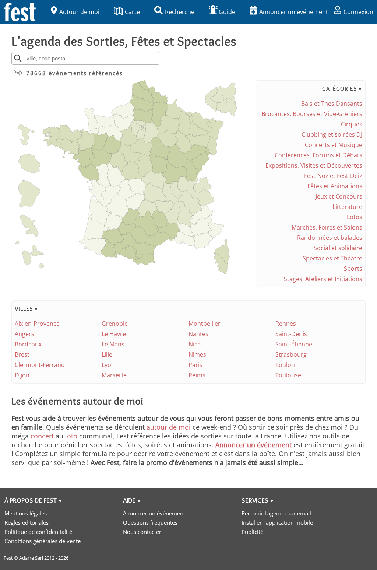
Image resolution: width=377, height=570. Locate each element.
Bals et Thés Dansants (331, 103)
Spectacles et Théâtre (332, 258)
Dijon (22, 375)
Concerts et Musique (333, 145)
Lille (107, 354)
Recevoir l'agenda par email (276, 513)
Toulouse (288, 375)
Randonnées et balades (329, 238)
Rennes (285, 323)
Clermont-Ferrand (40, 365)
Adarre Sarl (31, 558)
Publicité (252, 531)
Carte (132, 12)
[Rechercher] (17, 58)
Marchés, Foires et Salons (327, 227)
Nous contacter (142, 531)
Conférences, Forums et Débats (318, 155)
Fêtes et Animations (334, 186)
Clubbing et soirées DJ (332, 134)
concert (42, 435)
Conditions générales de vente (42, 541)
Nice (194, 344)
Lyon (108, 365)
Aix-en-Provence (37, 323)
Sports (353, 269)
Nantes (198, 334)
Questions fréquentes (150, 522)
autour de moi (169, 427)
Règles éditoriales (26, 522)
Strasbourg (291, 354)
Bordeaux (28, 344)
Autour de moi (79, 12)
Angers (24, 334)
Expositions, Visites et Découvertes (313, 165)
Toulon (285, 365)
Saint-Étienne (293, 344)
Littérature (347, 207)
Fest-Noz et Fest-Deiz (333, 176)
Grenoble (115, 323)
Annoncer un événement (293, 12)
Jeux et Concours (339, 196)
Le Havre (114, 334)
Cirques (351, 124)
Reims (196, 375)
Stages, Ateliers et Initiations (323, 279)
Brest (22, 354)
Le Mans (113, 344)
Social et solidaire (338, 248)
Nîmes (197, 354)
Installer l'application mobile (277, 522)
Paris (195, 365)
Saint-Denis (291, 334)
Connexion (358, 12)
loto (71, 435)
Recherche (179, 12)
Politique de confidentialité (38, 531)
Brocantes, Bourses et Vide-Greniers (311, 114)
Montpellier (204, 323)
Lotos (354, 217)
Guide (227, 12)
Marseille (114, 375)
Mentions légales (25, 513)
